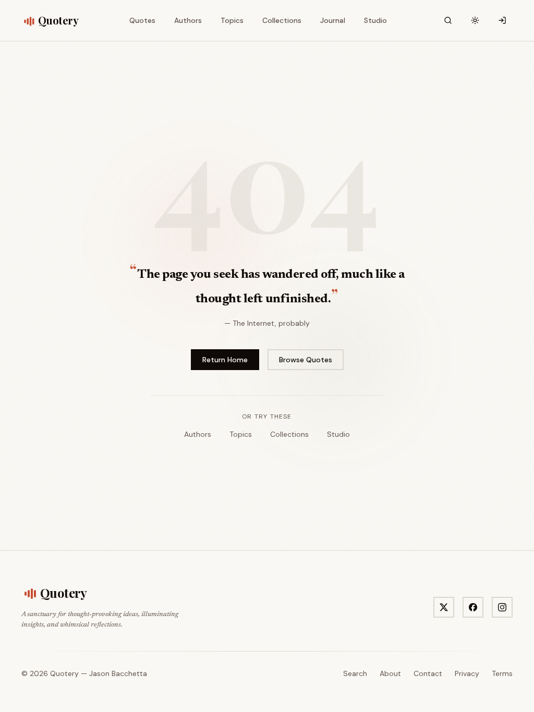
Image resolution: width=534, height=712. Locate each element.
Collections (289, 434)
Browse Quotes (305, 359)
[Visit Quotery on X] (443, 607)
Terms (502, 673)
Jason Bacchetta (118, 673)
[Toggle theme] (475, 20)
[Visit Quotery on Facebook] (473, 607)
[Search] (448, 20)
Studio (338, 434)
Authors (197, 434)
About (390, 673)
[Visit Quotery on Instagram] (502, 607)
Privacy (467, 673)
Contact (428, 673)
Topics (240, 434)
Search (355, 673)
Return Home (225, 359)
